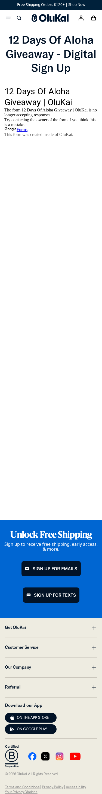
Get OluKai (51, 629)
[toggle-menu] (93, 628)
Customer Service (51, 648)
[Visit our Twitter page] (45, 756)
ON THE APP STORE (33, 717)
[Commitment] (11, 756)
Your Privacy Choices (21, 792)
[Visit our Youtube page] (32, 756)
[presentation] (12, 717)
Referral (51, 688)
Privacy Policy (52, 787)
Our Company (51, 668)
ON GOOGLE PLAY (32, 728)
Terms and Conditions (22, 787)
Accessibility (76, 787)
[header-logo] (50, 18)
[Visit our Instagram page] (59, 756)
